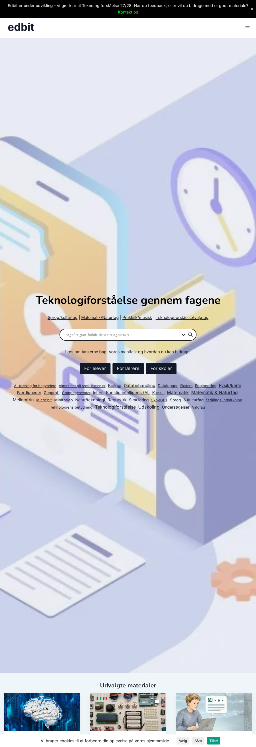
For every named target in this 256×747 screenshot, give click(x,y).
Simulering (139, 399)
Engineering (205, 386)
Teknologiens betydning (71, 407)
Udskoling (149, 407)
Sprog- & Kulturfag (187, 400)
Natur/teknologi (90, 399)
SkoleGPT (159, 400)
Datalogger (168, 385)
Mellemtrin (23, 399)
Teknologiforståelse (115, 407)
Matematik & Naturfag (214, 392)
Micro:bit (44, 400)
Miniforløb (63, 400)
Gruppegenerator (76, 393)
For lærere (128, 368)
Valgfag (198, 407)
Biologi (114, 385)
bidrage (182, 351)
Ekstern (186, 386)
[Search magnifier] (190, 334)
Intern (98, 392)
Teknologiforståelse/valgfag (182, 317)
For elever (95, 368)
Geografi (52, 392)
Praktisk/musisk (137, 317)
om (77, 351)
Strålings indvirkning (224, 400)
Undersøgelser (176, 407)
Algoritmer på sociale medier (82, 386)
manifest (129, 351)
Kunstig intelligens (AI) (128, 392)
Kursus (158, 392)
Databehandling (139, 385)
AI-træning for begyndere (35, 386)
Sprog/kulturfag (63, 317)
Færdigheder (29, 392)
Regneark (117, 399)
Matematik (178, 392)
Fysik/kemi (230, 385)
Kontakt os (128, 12)
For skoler (161, 368)
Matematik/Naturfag (100, 317)
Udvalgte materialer (128, 685)
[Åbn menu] (247, 28)
